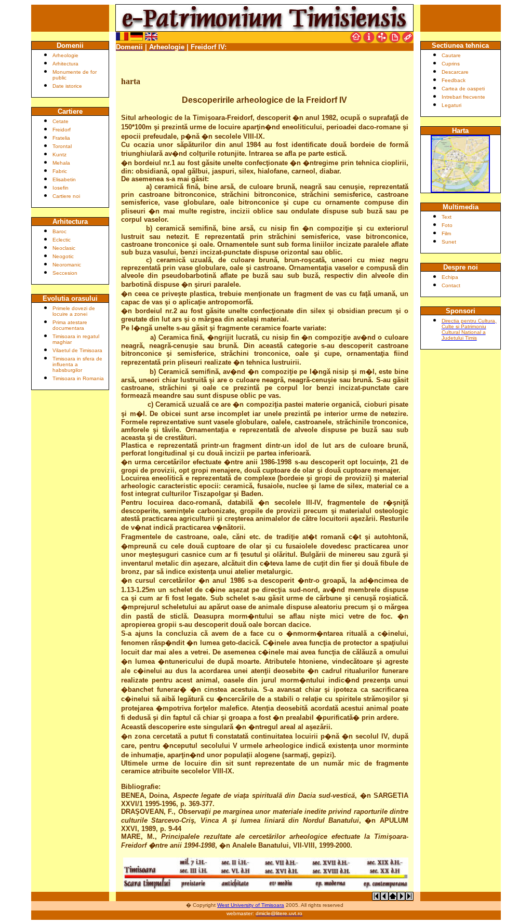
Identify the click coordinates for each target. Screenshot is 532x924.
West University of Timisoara (250, 905)
